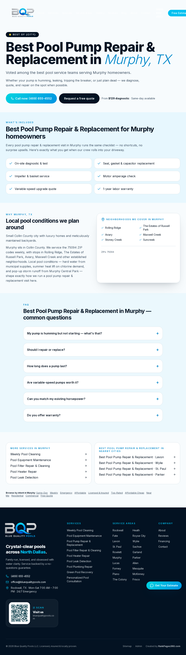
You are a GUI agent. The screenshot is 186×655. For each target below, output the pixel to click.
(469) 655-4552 (159, 13)
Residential (17, 495)
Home (41, 12)
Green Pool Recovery (80, 572)
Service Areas (84, 12)
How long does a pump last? (93, 366)
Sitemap (127, 646)
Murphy (117, 557)
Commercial (32, 495)
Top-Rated (117, 492)
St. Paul (117, 546)
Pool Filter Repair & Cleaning (84, 550)
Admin (138, 646)
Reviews (113, 12)
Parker (137, 557)
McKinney (138, 573)
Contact (145, 12)
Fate (115, 535)
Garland (137, 552)
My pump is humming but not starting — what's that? (93, 333)
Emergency (66, 492)
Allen (135, 563)
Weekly (54, 492)
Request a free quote (79, 98)
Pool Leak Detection (79, 561)
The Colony (120, 579)
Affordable (80, 492)
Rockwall (118, 530)
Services (53, 12)
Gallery (100, 12)
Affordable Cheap (134, 492)
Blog (124, 12)
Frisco (136, 579)
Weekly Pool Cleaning (80, 530)
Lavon (116, 541)
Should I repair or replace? (93, 349)
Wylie (136, 541)
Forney (117, 568)
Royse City (139, 535)
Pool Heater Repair (78, 555)
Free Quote (47, 495)
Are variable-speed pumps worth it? (93, 382)
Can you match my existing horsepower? (93, 398)
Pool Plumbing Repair (79, 566)
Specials (67, 12)
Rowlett (117, 552)
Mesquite (138, 568)
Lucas (116, 563)
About (134, 12)
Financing (164, 541)
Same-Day (42, 492)
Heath (136, 530)
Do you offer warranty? (93, 415)
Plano (116, 573)
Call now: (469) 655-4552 (33, 98)
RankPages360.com (169, 646)
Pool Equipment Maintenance (84, 535)
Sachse (137, 546)
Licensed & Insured (98, 492)
